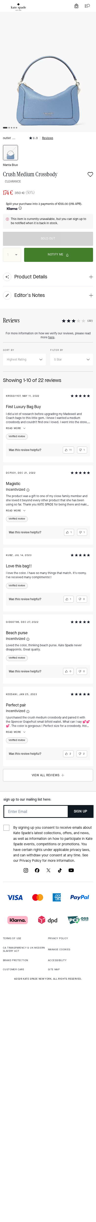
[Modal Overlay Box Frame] (48, 611)
